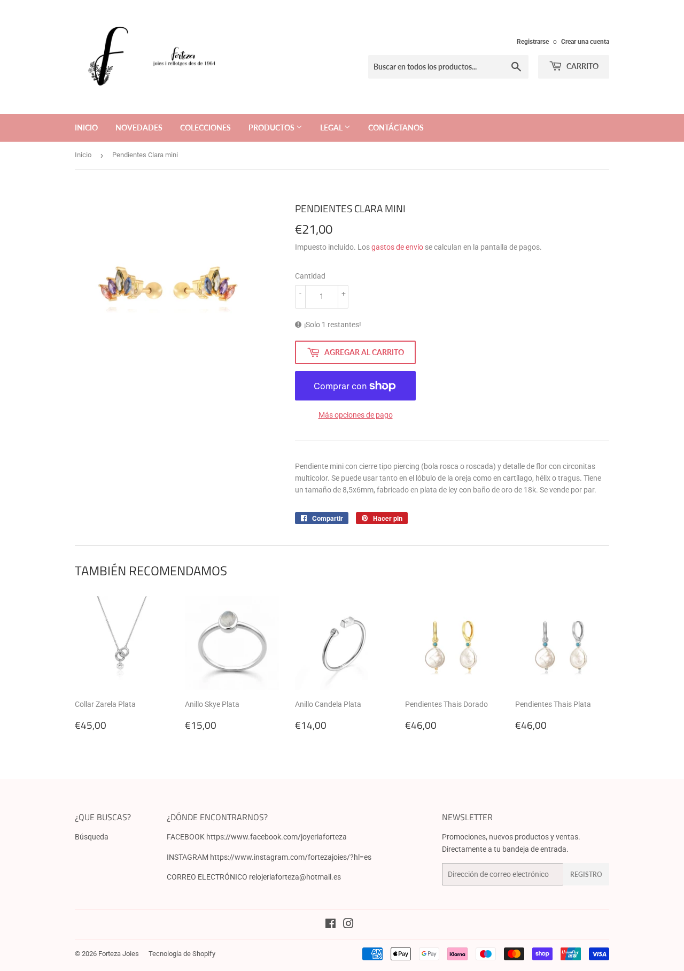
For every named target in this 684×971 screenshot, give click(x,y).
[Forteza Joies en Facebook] (330, 925)
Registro (586, 874)
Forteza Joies (118, 954)
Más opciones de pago (355, 415)
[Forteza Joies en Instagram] (348, 925)
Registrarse (533, 41)
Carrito (581, 66)
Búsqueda (91, 837)
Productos (272, 127)
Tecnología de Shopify (182, 954)
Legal (332, 127)
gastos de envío (397, 247)
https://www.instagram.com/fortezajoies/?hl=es (290, 857)
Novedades (138, 127)
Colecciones (205, 127)
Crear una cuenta (585, 41)
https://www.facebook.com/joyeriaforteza (276, 837)
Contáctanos (396, 127)
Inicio (86, 127)
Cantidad (310, 276)
